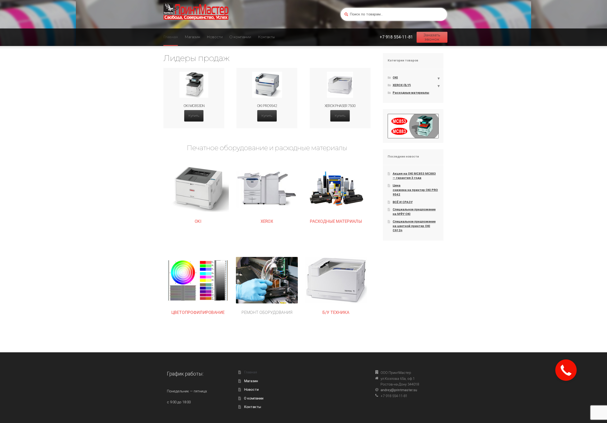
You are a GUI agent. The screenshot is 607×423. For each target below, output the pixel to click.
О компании (240, 37)
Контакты (266, 37)
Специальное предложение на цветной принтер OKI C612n (414, 226)
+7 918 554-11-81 (396, 37)
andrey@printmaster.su (399, 390)
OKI (198, 221)
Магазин (192, 37)
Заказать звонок (432, 37)
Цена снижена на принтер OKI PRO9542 (415, 190)
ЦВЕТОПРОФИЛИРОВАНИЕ (198, 312)
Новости (215, 37)
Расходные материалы (411, 92)
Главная (170, 37)
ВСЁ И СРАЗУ (403, 202)
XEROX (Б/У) (402, 85)
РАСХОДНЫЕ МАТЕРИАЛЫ (336, 221)
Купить (194, 115)
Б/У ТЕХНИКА (335, 312)
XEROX (267, 221)
